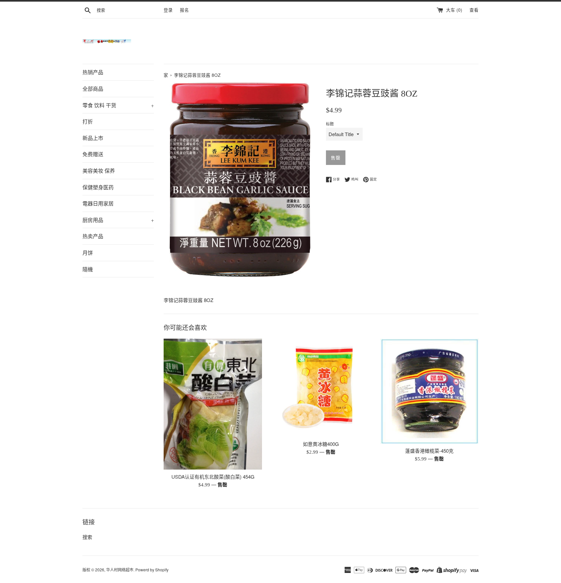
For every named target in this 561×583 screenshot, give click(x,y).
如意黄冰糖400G (321, 443)
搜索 (87, 536)
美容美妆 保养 (98, 170)
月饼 (87, 252)
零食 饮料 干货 (118, 105)
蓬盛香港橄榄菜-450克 (429, 450)
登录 (168, 10)
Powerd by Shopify (151, 569)
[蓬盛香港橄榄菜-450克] (429, 391)
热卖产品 (92, 236)
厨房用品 (118, 220)
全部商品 (92, 88)
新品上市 (92, 138)
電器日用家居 (98, 203)
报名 (184, 10)
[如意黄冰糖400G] (321, 388)
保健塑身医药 (98, 187)
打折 (87, 121)
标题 (330, 123)
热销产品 (92, 72)
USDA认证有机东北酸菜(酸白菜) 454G (213, 476)
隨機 (87, 269)
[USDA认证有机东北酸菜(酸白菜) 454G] (213, 404)
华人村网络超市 (119, 569)
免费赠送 (92, 154)
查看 (474, 10)
